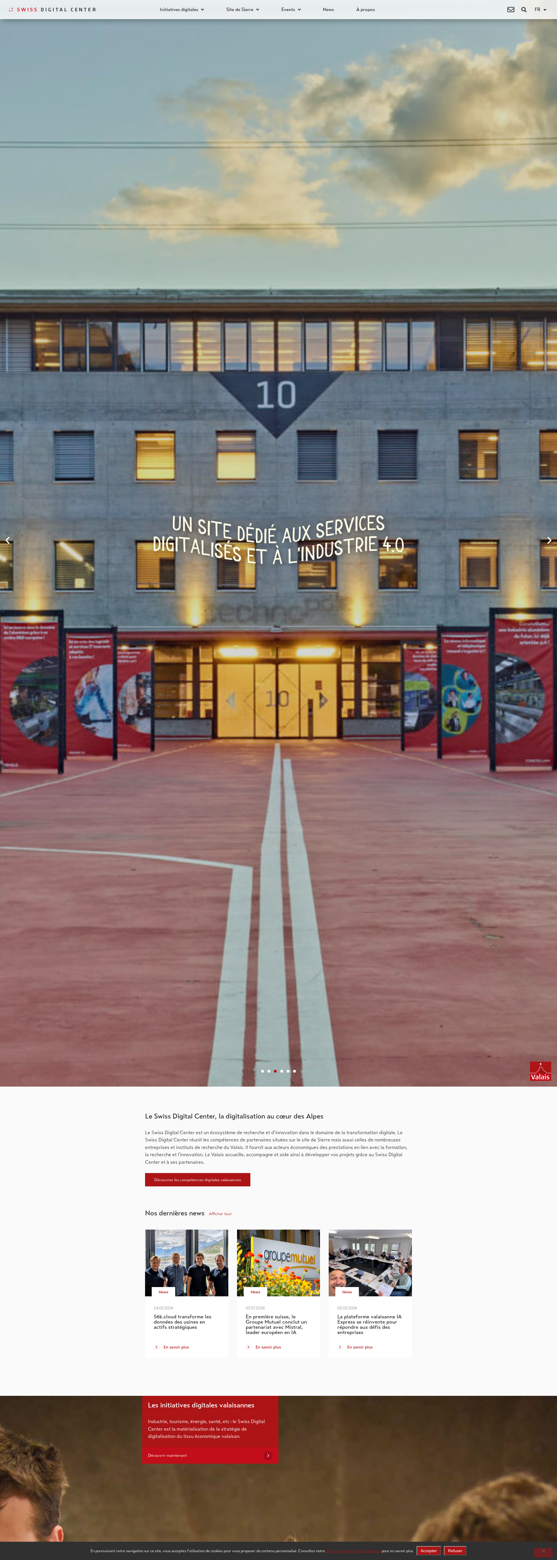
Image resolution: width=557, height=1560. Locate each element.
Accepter (429, 1550)
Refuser (455, 1550)
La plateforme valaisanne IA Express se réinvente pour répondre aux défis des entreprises (369, 1324)
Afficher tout (220, 1213)
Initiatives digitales (179, 9)
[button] (524, 10)
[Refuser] (543, 1552)
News (328, 9)
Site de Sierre (239, 9)
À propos (365, 9)
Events (288, 9)
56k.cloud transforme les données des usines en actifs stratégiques (182, 1321)
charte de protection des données (353, 1550)
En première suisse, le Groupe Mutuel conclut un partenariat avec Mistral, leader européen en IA (276, 1324)
